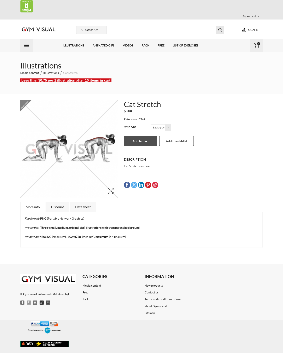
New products (154, 285)
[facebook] (127, 184)
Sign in (253, 30)
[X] (29, 302)
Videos (128, 45)
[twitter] (134, 184)
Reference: (131, 119)
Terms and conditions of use (162, 299)
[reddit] (155, 184)
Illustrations (73, 45)
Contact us (151, 292)
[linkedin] (141, 184)
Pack (145, 45)
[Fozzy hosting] (44, 343)
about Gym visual (156, 306)
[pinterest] (148, 184)
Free (161, 45)
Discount (57, 207)
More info (33, 207)
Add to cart (140, 141)
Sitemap (150, 313)
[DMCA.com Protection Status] (26, 5)
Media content (91, 285)
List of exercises (185, 45)
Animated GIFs (104, 45)
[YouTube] (35, 302)
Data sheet (83, 207)
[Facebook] (22, 302)
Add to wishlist (176, 141)
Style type (130, 126)
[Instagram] (48, 302)
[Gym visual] (38, 29)
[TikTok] (42, 302)
